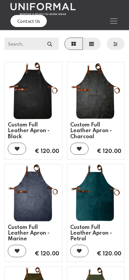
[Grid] (73, 44)
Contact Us (28, 21)
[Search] (49, 44)
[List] (91, 44)
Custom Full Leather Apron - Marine (29, 233)
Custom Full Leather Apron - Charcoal (91, 130)
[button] (17, 149)
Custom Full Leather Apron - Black (29, 130)
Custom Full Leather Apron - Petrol (91, 233)
